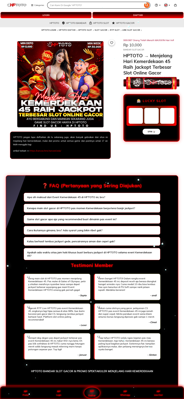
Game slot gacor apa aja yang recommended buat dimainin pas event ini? (72, 219)
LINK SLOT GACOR (131, 30)
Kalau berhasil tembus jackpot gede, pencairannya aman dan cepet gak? (71, 241)
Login (58, 395)
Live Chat (158, 395)
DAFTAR (138, 15)
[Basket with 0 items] (175, 5)
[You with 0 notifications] (167, 5)
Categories (39, 5)
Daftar (92, 395)
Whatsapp (125, 395)
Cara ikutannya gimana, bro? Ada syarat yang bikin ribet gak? (64, 230)
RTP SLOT (115, 30)
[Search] (146, 5)
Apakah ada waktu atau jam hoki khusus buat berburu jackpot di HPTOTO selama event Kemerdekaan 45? (89, 254)
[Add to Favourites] (112, 43)
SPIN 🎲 (151, 131)
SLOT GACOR (101, 30)
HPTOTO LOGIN (48, 30)
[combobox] (95, 5)
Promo (26, 395)
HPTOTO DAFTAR (67, 30)
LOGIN (46, 15)
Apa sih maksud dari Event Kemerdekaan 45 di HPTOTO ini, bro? (66, 197)
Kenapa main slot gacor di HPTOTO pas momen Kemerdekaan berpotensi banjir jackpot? (81, 208)
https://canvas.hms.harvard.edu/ (45, 150)
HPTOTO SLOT (85, 30)
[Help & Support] (157, 5)
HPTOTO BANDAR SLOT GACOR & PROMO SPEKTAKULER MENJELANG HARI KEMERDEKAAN (92, 371)
